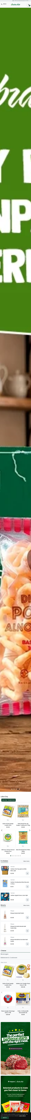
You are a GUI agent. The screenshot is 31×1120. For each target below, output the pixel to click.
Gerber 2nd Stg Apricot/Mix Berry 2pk (18, 870)
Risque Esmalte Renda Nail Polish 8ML (18, 927)
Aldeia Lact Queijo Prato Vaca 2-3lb (23, 984)
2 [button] (12, 855)
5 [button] (18, 789)
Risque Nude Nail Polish (17, 913)
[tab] (15, 951)
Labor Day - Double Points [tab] (8, 800)
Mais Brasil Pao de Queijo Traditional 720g (23, 824)
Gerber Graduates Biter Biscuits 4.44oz (20, 883)
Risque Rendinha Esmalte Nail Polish (19, 940)
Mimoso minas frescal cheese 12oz (8, 850)
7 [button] (20, 855)
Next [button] (29, 830)
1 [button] (11, 789)
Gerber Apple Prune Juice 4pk (19, 895)
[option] (15, 400)
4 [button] (16, 789)
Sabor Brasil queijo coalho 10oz (8, 824)
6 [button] (19, 789)
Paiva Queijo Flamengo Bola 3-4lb (8, 1011)
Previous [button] (1, 830)
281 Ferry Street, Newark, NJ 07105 (21, 0)
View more (26, 861)
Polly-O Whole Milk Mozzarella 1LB (23, 1011)
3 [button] (14, 789)
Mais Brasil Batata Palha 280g (23, 850)
